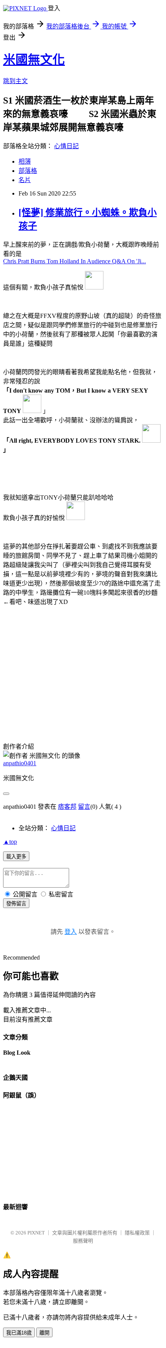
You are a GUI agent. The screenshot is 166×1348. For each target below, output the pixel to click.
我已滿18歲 (19, 1333)
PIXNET (36, 1233)
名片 (25, 180)
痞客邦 (67, 806)
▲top (10, 841)
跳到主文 (15, 81)
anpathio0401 (19, 763)
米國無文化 (34, 60)
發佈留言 (16, 903)
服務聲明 (83, 1241)
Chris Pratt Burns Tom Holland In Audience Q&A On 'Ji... (74, 261)
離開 (44, 1333)
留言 (84, 806)
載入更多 (16, 857)
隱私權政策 (137, 1233)
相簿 (25, 161)
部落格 (28, 170)
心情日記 (66, 146)
